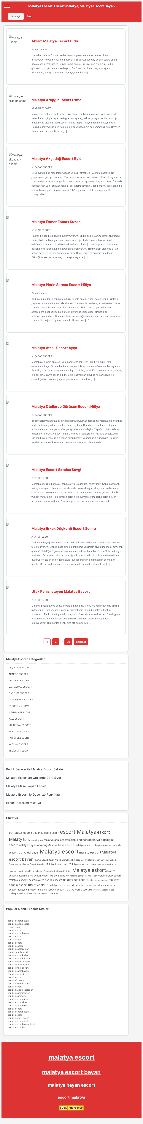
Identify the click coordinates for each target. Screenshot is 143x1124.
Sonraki (81, 641)
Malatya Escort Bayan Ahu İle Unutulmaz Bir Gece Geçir (60, 860)
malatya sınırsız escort (87, 885)
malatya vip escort (27, 889)
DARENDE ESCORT (19, 693)
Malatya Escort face (57, 864)
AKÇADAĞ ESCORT (41, 167)
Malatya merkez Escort (22, 880)
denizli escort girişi (17, 996)
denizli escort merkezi (19, 993)
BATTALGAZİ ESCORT (20, 686)
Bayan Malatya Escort (46, 832)
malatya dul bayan (28, 852)
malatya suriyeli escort (61, 885)
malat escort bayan (34, 840)
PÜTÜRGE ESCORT (19, 737)
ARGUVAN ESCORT (19, 680)
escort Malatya (78, 832)
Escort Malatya (39, 49)
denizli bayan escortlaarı (20, 989)
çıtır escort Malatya (47, 893)
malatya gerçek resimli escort (83, 876)
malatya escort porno (107, 864)
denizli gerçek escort (18, 1018)
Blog (29, 16)
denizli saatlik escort (18, 964)
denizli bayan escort (18, 923)
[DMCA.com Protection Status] (71, 1109)
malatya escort (71, 1057)
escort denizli (15, 927)
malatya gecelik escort (37, 875)
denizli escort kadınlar (19, 958)
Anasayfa (15, 16)
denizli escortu (15, 945)
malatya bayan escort (71, 1085)
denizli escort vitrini (18, 1021)
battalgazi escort (20, 832)
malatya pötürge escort (48, 880)
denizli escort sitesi (18, 974)
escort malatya (71, 1097)
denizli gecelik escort (19, 961)
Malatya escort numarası (82, 864)
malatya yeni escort (77, 889)
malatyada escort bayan (88, 845)
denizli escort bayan (18, 920)
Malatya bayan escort (61, 845)
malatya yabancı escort (51, 889)
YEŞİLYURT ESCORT (20, 750)
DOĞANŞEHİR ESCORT (21, 699)
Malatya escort (59, 851)
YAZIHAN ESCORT (18, 744)
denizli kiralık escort (18, 967)
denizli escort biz (16, 1027)
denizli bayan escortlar (19, 983)
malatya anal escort (56, 839)
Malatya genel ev (59, 875)
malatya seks (38, 885)
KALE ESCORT (16, 718)
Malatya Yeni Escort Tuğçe (101, 890)
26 (68, 641)
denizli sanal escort (18, 952)
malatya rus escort (75, 880)
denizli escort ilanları (18, 948)
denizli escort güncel (18, 999)
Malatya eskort (89, 870)
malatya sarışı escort (98, 880)
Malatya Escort (19, 731)
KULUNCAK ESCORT (20, 725)
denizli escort (15, 930)
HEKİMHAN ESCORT (19, 712)
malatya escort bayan (71, 1072)
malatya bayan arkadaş (32, 845)
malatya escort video (19, 871)
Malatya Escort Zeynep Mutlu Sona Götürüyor (50, 871)
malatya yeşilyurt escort (22, 893)
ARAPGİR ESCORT (41, 108)
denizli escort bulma (18, 1005)
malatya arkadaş (78, 839)
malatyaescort (90, 852)
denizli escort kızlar (18, 955)
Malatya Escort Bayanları (33, 864)
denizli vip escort (16, 980)
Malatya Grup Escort (109, 875)
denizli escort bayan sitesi (21, 1024)
